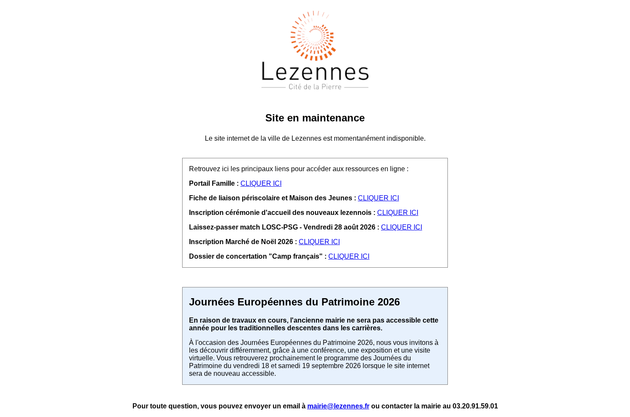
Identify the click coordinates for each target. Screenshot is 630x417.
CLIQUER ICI (261, 183)
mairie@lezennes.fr (338, 406)
